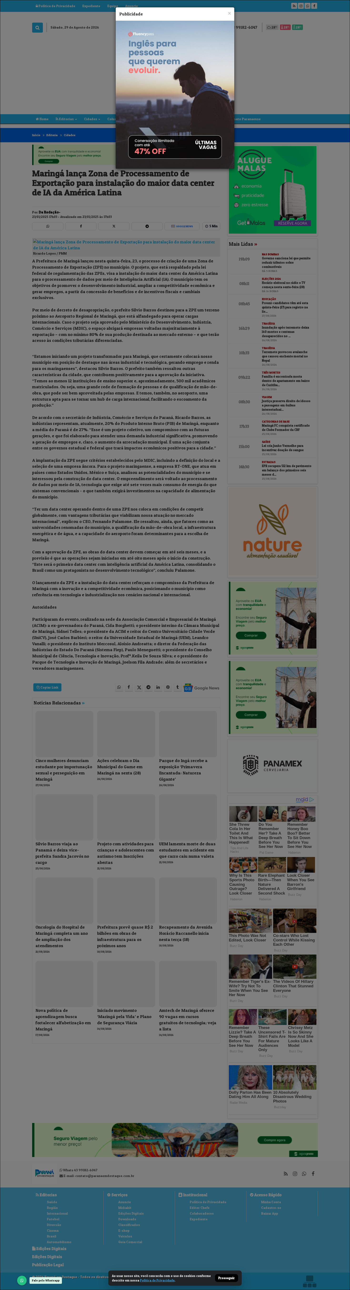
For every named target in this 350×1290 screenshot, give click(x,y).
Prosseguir (226, 1278)
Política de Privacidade (157, 1280)
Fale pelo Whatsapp (46, 1280)
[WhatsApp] (22, 1280)
